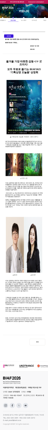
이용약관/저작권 (8, 388)
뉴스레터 (23, 20)
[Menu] (43, 8)
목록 (37, 342)
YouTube (25, 404)
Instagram (5, 404)
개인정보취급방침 (20, 388)
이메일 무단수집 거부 (34, 388)
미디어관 (34, 20)
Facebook (12, 404)
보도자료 (13, 20)
